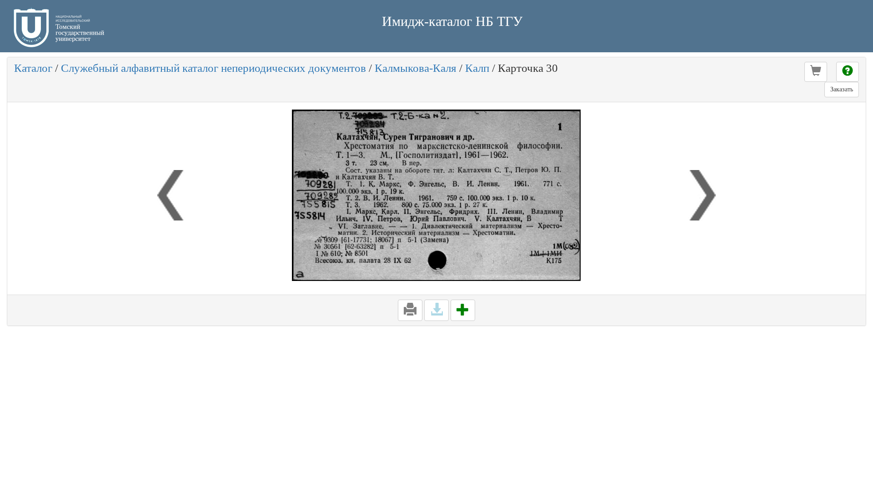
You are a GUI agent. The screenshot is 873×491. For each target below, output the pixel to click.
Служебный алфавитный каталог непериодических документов (213, 68)
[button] (815, 72)
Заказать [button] (841, 89)
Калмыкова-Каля (416, 68)
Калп (477, 68)
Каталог (33, 68)
